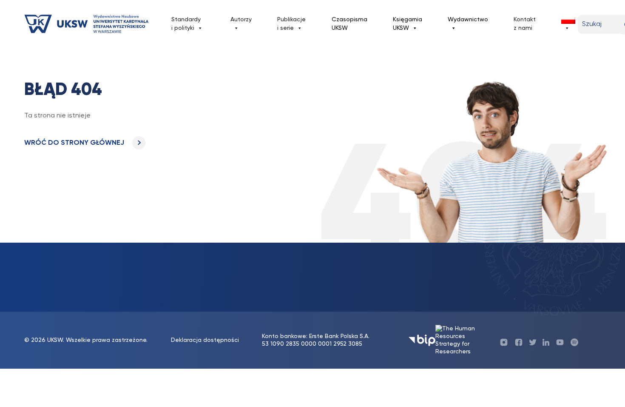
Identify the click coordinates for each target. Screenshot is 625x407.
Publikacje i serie (291, 24)
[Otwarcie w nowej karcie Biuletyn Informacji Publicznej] (422, 340)
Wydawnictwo (468, 20)
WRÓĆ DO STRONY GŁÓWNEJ (75, 143)
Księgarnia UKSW (407, 24)
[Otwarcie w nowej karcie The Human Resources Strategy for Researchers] (462, 340)
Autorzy (241, 20)
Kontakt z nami (525, 24)
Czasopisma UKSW (349, 24)
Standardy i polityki (186, 24)
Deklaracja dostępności (205, 340)
